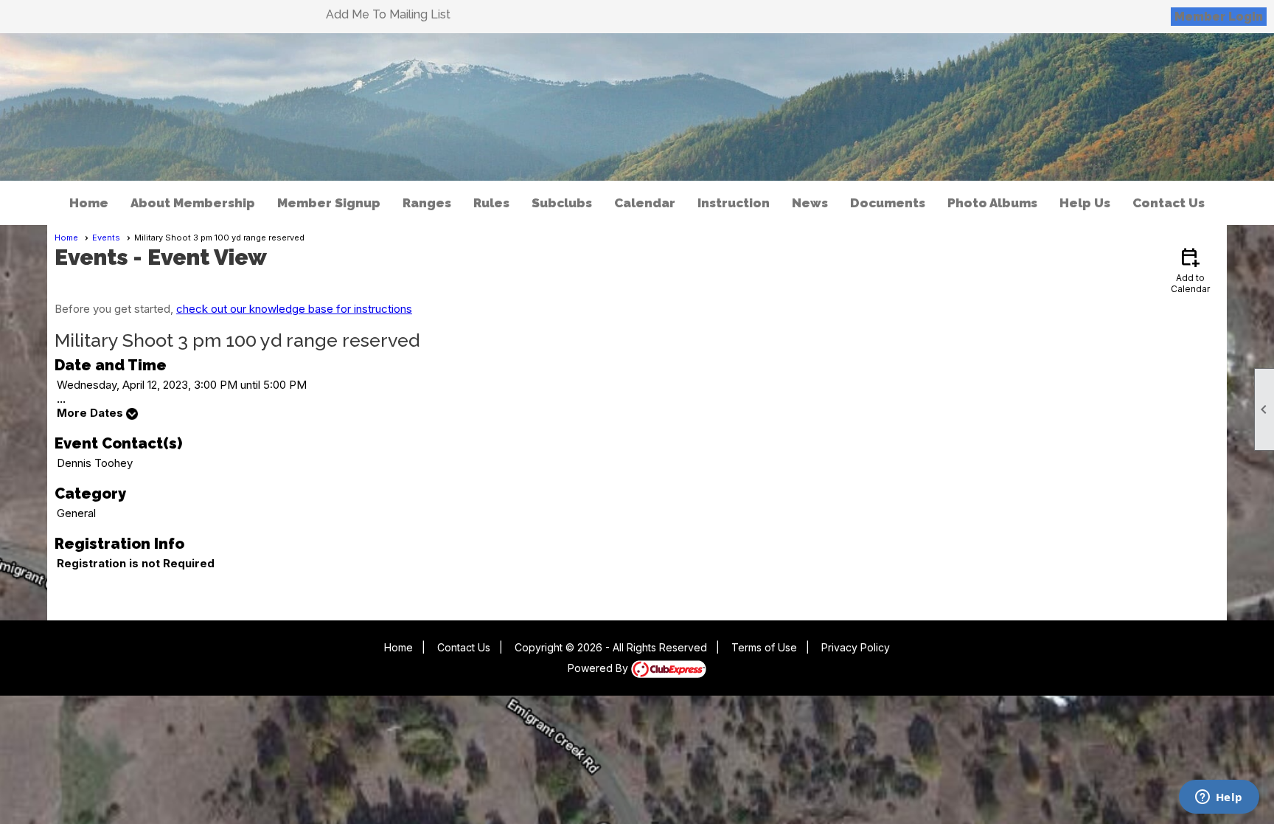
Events (106, 237)
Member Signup (328, 202)
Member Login (1218, 17)
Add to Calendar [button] (1190, 269)
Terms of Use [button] (764, 647)
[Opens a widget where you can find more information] (1218, 798)
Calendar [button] (644, 202)
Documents (887, 202)
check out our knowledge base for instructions (294, 309)
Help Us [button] (1084, 202)
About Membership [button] (192, 202)
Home (88, 202)
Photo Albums (992, 202)
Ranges (427, 202)
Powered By (599, 668)
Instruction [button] (733, 202)
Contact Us (1168, 202)
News (810, 202)
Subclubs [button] (562, 202)
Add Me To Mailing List (388, 14)
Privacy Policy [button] (855, 647)
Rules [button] (491, 202)
